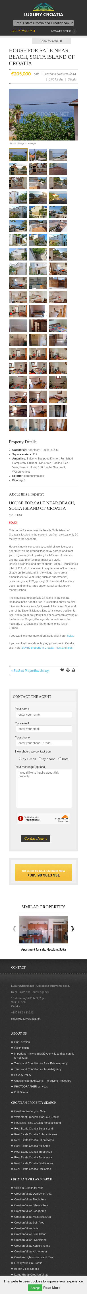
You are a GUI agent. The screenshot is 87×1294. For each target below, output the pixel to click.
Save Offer (62, 670)
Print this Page (68, 670)
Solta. (70, 635)
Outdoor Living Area (39, 463)
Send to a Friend (73, 670)
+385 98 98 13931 (22, 1012)
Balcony (31, 458)
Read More (51, 1288)
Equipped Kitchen (48, 458)
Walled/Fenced (21, 471)
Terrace (24, 467)
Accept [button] (35, 1288)
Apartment (34, 449)
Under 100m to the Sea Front (47, 467)
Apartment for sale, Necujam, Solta (43, 949)
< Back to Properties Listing (30, 670)
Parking (57, 463)
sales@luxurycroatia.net (25, 1018)
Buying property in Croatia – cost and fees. (48, 647)
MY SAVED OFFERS (63, 31)
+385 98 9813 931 (43, 875)
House (45, 449)
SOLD (54, 449)
